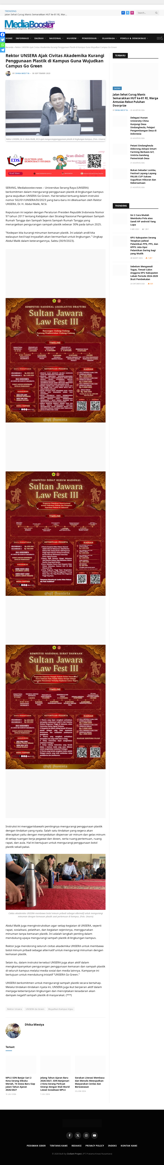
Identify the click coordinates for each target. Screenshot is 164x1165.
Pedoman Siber (36, 1145)
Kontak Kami (129, 1145)
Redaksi (77, 1145)
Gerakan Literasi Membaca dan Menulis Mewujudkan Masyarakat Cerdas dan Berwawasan (89, 1082)
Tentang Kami (59, 1145)
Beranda (9, 47)
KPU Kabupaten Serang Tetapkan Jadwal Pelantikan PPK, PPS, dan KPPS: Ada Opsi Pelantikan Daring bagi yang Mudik (144, 245)
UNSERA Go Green (35, 1009)
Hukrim (71, 38)
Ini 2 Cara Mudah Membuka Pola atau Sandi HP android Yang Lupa (143, 220)
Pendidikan (89, 38)
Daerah (39, 38)
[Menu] (158, 38)
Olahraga (108, 38)
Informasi (22, 38)
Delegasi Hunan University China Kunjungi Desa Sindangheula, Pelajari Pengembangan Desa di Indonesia (143, 125)
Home (9, 38)
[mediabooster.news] (30, 24)
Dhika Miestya (22, 73)
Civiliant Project (74, 1153)
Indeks (112, 1145)
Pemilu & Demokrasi (133, 38)
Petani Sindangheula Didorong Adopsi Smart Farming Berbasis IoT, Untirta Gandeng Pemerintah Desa (143, 152)
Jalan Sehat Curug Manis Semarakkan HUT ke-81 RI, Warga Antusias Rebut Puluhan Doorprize (37, 14)
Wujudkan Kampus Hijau (60, 1009)
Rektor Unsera (14, 1009)
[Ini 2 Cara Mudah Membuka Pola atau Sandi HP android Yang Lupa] (120, 218)
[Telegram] (2, 49)
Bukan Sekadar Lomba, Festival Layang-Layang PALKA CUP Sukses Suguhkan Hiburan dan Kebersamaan (143, 176)
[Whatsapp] (2, 44)
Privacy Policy (95, 1145)
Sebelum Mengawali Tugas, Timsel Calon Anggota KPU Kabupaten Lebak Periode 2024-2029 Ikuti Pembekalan (144, 273)
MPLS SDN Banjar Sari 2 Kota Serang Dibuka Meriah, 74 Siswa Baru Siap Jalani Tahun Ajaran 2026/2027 (20, 1083)
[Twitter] (2, 39)
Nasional (55, 38)
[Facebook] (2, 34)
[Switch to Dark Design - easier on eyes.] (162, 38)
